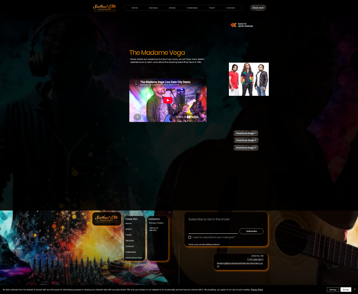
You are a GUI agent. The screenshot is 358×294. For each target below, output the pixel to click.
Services (130, 240)
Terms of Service (153, 229)
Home (128, 223)
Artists (129, 229)
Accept (346, 289)
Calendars (131, 252)
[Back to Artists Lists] (241, 25)
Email (192, 225)
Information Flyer (134, 257)
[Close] (354, 289)
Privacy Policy (257, 289)
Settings (332, 289)
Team (129, 234)
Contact (130, 246)
